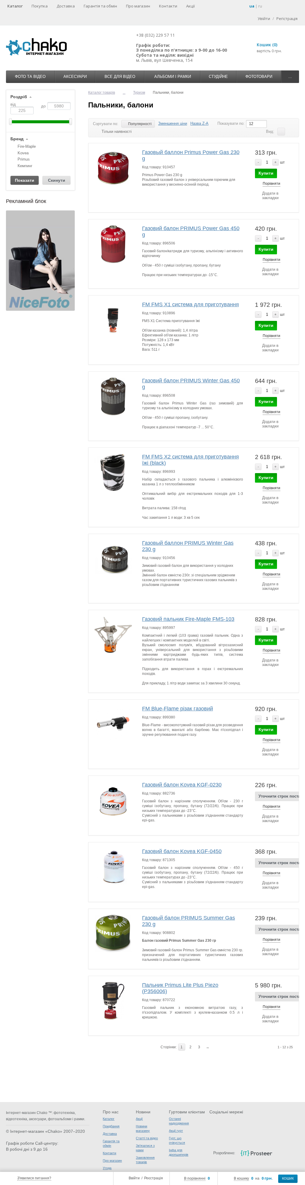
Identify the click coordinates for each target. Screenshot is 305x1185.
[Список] (281, 132)
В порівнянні (195, 1178)
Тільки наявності (117, 131)
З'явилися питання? (34, 1178)
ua (251, 6)
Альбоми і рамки (172, 76)
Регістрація (287, 18)
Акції (190, 6)
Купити (266, 173)
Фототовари (258, 76)
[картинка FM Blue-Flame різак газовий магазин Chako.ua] (113, 725)
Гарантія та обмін (100, 6)
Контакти (168, 6)
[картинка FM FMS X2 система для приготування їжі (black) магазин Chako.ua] (113, 473)
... (290, 76)
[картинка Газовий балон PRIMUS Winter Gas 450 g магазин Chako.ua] (113, 396)
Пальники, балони (120, 105)
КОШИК (288, 1178)
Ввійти (134, 1178)
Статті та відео (147, 1138)
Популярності (140, 124)
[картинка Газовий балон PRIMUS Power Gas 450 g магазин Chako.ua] (113, 244)
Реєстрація (153, 1178)
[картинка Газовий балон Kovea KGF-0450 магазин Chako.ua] (113, 867)
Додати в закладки (270, 195)
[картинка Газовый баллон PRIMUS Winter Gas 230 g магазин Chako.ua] (113, 559)
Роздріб (18, 97)
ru (260, 6)
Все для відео (120, 76)
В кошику (241, 1178)
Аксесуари (75, 76)
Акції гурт (176, 1130)
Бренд (17, 139)
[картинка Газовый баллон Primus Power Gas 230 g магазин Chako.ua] (113, 168)
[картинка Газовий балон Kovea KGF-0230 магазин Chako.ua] (113, 801)
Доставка (66, 6)
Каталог (15, 6)
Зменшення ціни (172, 123)
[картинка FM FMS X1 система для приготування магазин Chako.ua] (113, 320)
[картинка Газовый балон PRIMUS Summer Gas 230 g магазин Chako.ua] (113, 934)
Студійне (218, 76)
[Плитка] (290, 132)
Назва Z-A (199, 123)
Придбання (111, 1126)
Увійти (264, 18)
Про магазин (138, 6)
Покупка (40, 6)
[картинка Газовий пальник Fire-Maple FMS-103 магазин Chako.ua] (113, 635)
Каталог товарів (101, 92)
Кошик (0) (267, 44)
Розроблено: (224, 1153)
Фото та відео (30, 76)
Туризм (139, 92)
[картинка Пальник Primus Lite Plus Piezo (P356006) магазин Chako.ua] (113, 1001)
